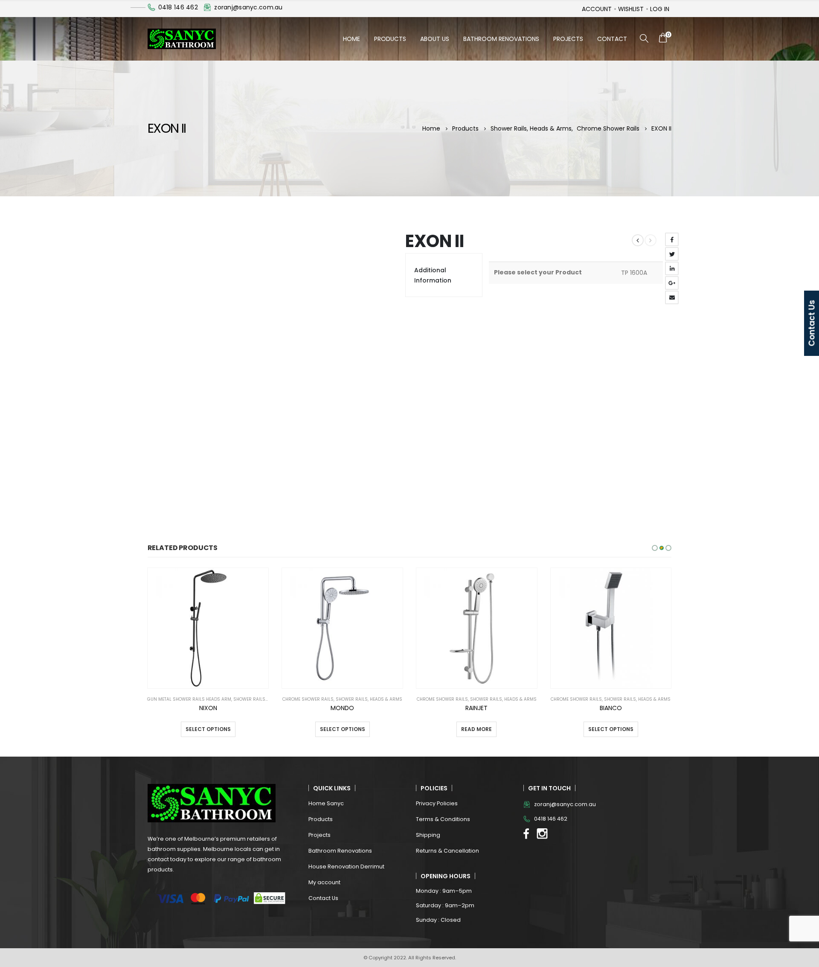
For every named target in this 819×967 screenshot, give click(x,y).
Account (597, 9)
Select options (208, 729)
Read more (476, 729)
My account (324, 882)
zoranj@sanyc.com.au (248, 7)
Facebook (672, 239)
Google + (672, 283)
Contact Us (323, 898)
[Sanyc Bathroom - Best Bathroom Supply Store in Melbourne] (182, 39)
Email (672, 297)
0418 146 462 (178, 7)
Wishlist (631, 9)
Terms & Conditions (443, 819)
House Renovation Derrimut (346, 866)
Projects (568, 39)
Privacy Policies (437, 803)
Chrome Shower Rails (308, 699)
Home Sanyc (326, 803)
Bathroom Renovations (501, 39)
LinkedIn (672, 268)
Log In (659, 9)
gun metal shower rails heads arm (189, 699)
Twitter (672, 254)
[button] (655, 548)
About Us (434, 39)
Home (351, 39)
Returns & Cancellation (447, 850)
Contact (612, 39)
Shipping (428, 835)
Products (390, 39)
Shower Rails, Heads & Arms (266, 699)
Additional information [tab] (432, 275)
